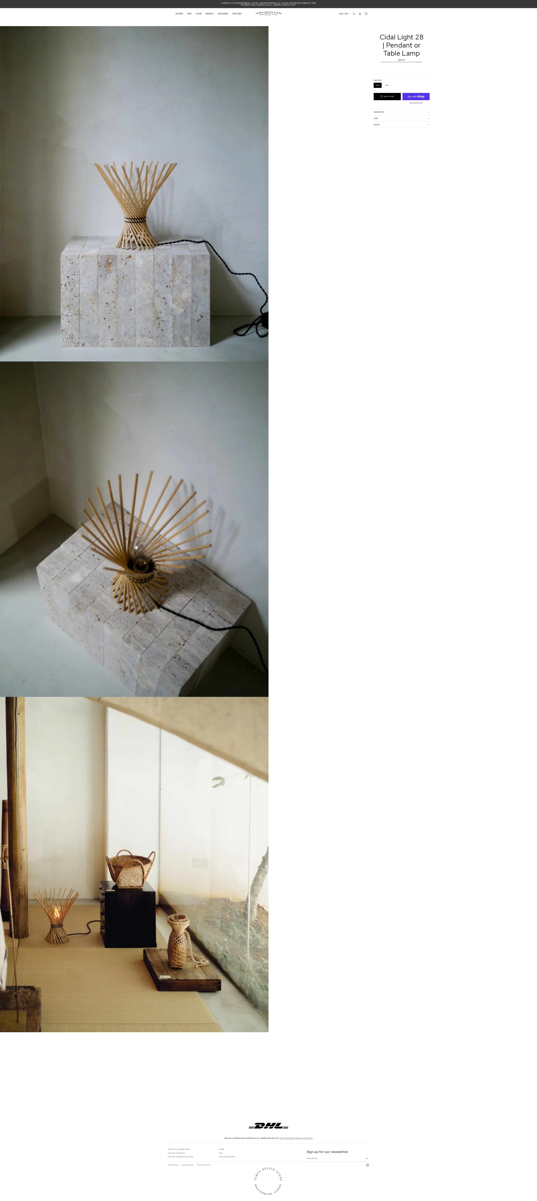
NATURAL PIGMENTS (176, 1153)
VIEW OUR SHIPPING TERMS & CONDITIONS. (296, 1138)
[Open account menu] (360, 14)
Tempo (176, 1165)
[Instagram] (367, 1165)
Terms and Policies (204, 1165)
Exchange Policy (188, 1165)
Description (379, 112)
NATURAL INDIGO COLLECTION (180, 1157)
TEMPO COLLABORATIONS (179, 1149)
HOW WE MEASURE (227, 1157)
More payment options (416, 103)
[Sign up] (366, 1158)
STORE (221, 1149)
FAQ (220, 1153)
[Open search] (354, 14)
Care (376, 118)
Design (377, 125)
